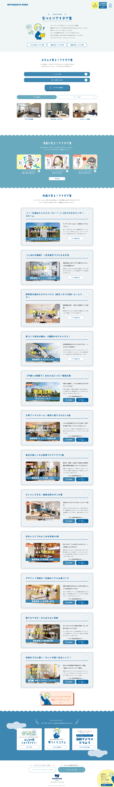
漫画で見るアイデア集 (57, 45)
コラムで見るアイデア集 (37, 45)
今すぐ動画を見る (75, 238)
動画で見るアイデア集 (77, 45)
